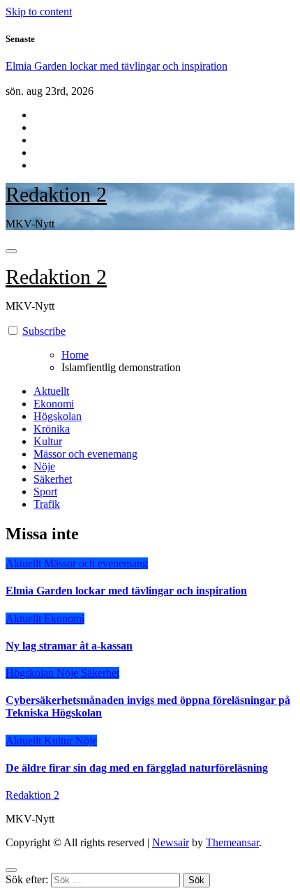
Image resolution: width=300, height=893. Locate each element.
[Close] (11, 870)
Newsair (170, 842)
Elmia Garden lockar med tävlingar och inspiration (126, 590)
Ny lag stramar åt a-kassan (69, 646)
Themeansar (232, 842)
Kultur (47, 441)
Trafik (46, 504)
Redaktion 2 (56, 194)
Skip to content (39, 11)
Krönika (51, 429)
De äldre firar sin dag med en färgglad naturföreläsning (137, 768)
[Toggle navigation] (11, 251)
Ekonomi (53, 404)
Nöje (44, 466)
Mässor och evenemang (85, 454)
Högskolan (57, 416)
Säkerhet (52, 479)
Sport (45, 491)
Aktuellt (51, 391)
